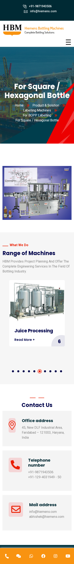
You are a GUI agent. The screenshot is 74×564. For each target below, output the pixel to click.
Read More (26, 351)
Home (19, 105)
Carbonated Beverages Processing (30, 336)
